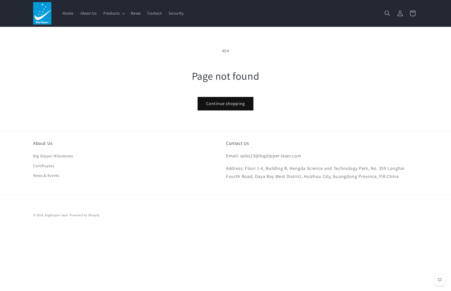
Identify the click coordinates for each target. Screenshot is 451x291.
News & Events (46, 175)
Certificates (43, 165)
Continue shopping (225, 103)
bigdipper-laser (57, 215)
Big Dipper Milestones (53, 155)
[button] (113, 13)
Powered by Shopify (85, 215)
